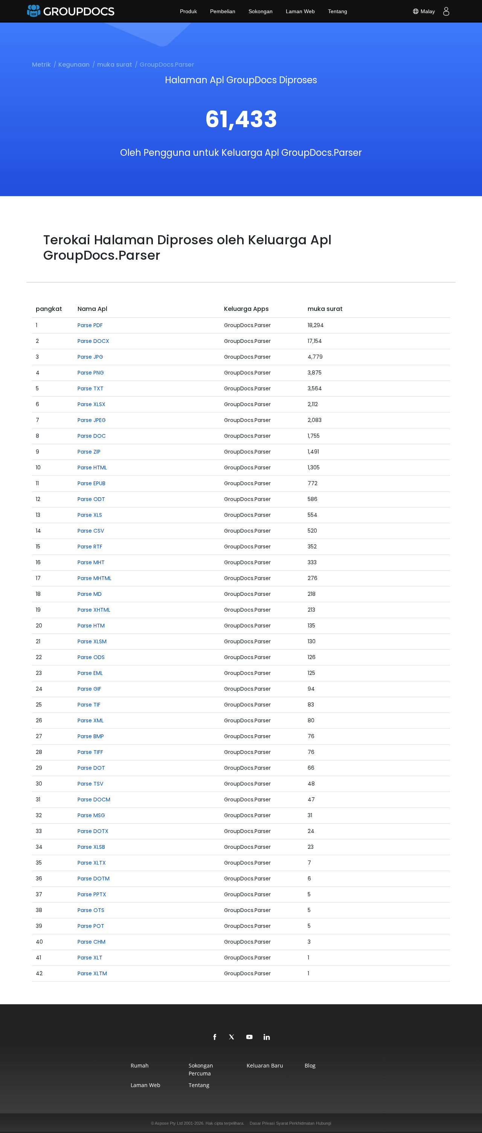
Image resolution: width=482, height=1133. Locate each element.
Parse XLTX (92, 863)
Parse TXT (91, 388)
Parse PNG (91, 372)
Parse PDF (90, 325)
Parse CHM (91, 942)
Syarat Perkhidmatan (295, 1123)
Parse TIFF (90, 752)
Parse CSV (91, 531)
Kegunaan (74, 64)
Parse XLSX (91, 404)
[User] (446, 11)
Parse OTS (91, 910)
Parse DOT (91, 768)
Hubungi (323, 1123)
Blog (310, 1065)
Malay (427, 11)
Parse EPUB (91, 483)
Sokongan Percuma (201, 1069)
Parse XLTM (92, 973)
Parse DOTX (93, 831)
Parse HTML (92, 467)
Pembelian (222, 11)
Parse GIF (89, 689)
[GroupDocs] (71, 11)
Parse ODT (91, 499)
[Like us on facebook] (215, 1037)
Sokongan (261, 11)
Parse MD (90, 594)
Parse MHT (91, 562)
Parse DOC (92, 436)
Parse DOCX (93, 341)
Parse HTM (91, 625)
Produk (188, 11)
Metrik (41, 64)
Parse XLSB (91, 847)
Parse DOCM (94, 799)
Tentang (337, 11)
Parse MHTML (94, 578)
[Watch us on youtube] (250, 1037)
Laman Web (300, 11)
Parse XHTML (94, 610)
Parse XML (91, 720)
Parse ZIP (89, 451)
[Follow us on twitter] (232, 1037)
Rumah (140, 1065)
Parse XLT (90, 957)
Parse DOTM (94, 878)
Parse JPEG (92, 420)
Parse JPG (90, 357)
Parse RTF (90, 546)
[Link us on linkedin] (267, 1037)
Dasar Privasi (262, 1123)
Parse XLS (90, 515)
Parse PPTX (92, 894)
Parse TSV (90, 783)
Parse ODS (91, 657)
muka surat (114, 64)
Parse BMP (91, 736)
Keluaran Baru (265, 1065)
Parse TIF (89, 704)
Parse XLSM (92, 641)
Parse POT (91, 926)
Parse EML (90, 673)
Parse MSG (91, 815)
